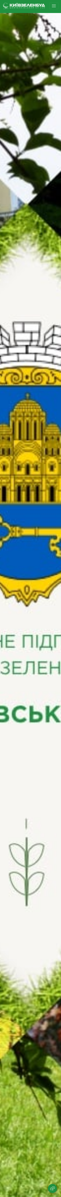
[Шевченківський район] (29, 6)
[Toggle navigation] (53, 6)
